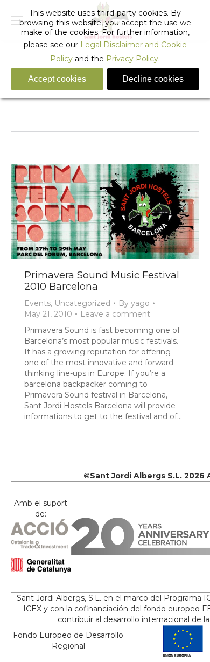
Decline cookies (153, 78)
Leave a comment (115, 314)
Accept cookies (57, 78)
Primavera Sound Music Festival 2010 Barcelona (101, 280)
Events (37, 303)
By (134, 303)
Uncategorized (82, 303)
